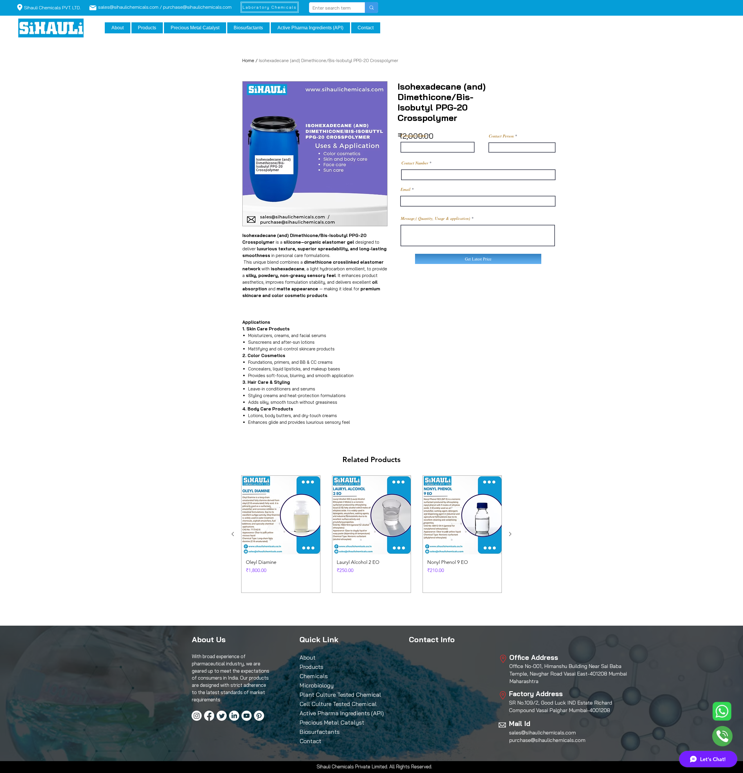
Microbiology (317, 685)
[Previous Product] (232, 534)
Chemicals (314, 676)
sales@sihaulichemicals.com (542, 732)
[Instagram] (197, 716)
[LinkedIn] (234, 716)
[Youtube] (246, 716)
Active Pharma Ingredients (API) (326, 713)
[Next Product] (510, 534)
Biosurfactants (320, 731)
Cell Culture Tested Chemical (326, 703)
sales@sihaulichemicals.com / (130, 7)
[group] (371, 534)
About (307, 657)
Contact (310, 741)
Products (311, 666)
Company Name (414, 135)
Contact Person (501, 136)
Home (248, 60)
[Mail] (19, 7)
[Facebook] (209, 716)
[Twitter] (222, 716)
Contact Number (414, 163)
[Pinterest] (259, 716)
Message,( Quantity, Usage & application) (435, 218)
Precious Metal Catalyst (326, 722)
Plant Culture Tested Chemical (326, 694)
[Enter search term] (371, 7)
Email (405, 189)
